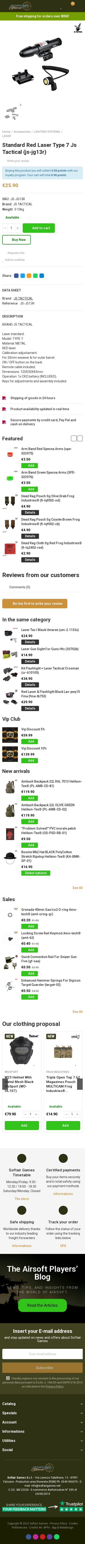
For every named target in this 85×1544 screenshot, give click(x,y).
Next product (79, 134)
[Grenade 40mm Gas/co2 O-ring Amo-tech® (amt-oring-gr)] (10, 915)
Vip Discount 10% (34, 748)
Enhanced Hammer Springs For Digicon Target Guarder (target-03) (50, 983)
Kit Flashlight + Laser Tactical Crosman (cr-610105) (50, 671)
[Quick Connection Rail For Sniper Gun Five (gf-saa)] (10, 962)
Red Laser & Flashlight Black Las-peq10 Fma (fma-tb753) (50, 694)
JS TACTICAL (22, 204)
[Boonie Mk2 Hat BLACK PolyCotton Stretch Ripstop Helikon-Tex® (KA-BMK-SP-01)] (10, 858)
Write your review (18, 161)
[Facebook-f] (28, 1537)
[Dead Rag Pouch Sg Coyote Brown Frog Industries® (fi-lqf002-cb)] (10, 525)
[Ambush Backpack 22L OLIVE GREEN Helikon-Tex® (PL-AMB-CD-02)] (10, 811)
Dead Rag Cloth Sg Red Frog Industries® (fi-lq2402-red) (51, 545)
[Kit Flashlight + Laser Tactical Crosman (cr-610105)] (10, 674)
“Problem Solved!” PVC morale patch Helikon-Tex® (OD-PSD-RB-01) (48, 831)
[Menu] (4, 6)
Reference (10, 303)
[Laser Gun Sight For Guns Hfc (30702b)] (10, 654)
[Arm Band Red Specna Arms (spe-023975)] (10, 454)
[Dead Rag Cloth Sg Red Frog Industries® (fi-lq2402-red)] (10, 549)
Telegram (41, 275)
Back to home (73, 134)
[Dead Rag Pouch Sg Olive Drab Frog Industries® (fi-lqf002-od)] (10, 502)
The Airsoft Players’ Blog (42, 1273)
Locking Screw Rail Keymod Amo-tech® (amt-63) (51, 935)
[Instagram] (35, 1537)
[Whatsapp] (56, 1537)
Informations (63, 1194)
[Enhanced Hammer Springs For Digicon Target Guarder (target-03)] (10, 986)
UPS (63, 1246)
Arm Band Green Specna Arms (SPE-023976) (48, 475)
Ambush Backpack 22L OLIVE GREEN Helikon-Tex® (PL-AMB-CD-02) (48, 807)
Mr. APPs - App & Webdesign (56, 1527)
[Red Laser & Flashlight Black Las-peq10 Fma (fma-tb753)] (10, 697)
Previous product (68, 134)
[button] (74, 438)
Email (29, 275)
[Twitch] (49, 1537)
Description (12, 316)
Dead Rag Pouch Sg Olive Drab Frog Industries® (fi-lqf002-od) (47, 498)
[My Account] (79, 6)
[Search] (53, 6)
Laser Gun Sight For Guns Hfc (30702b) (50, 649)
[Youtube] (42, 1537)
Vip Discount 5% (33, 729)
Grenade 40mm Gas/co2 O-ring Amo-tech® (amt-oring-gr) (49, 912)
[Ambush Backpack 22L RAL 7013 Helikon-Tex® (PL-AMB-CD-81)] (10, 787)
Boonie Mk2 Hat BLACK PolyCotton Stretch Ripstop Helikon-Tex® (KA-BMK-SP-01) (50, 856)
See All (78, 888)
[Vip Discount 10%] (10, 754)
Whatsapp (35, 275)
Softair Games (39, 1523)
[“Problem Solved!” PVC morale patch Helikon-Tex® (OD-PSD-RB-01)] (10, 834)
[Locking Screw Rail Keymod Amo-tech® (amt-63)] (10, 939)
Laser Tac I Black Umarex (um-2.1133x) (50, 630)
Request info (15, 253)
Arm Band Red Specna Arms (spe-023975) (46, 451)
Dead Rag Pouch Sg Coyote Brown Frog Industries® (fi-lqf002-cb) (50, 522)
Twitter (22, 275)
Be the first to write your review (37, 604)
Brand (6, 298)
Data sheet (11, 290)
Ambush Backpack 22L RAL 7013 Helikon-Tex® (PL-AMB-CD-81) (51, 784)
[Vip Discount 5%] (10, 735)
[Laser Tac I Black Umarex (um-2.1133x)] (10, 635)
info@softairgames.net (46, 1485)
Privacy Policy (54, 1386)
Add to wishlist (15, 260)
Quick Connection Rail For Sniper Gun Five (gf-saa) (49, 959)
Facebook (16, 275)
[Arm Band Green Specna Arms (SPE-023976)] (10, 478)
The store (22, 1199)
